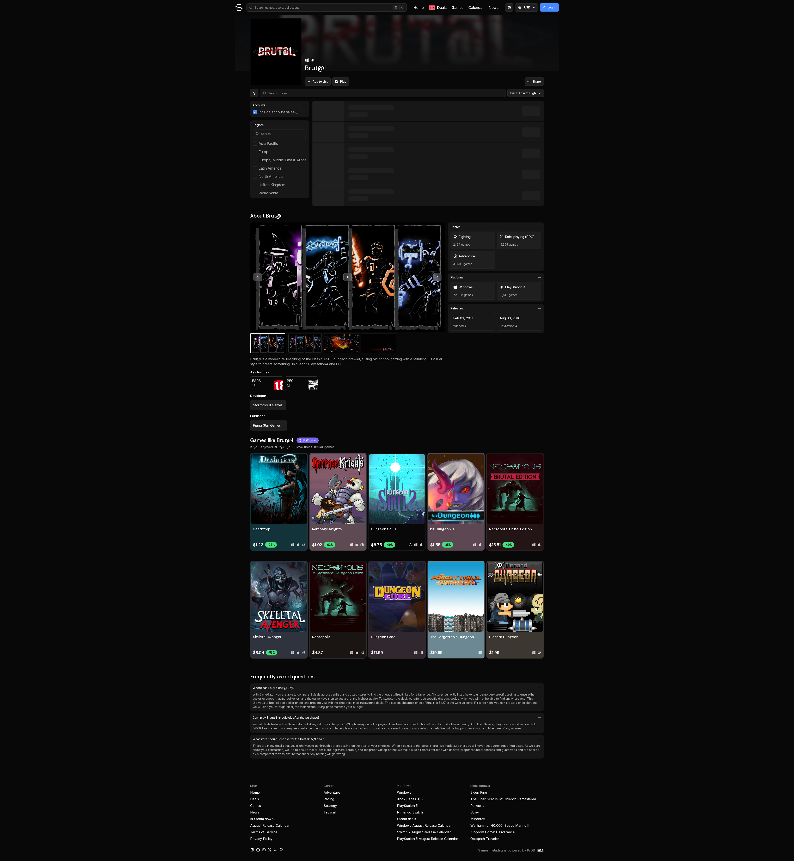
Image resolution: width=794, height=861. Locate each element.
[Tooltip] (297, 112)
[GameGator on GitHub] (281, 850)
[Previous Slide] (258, 277)
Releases (457, 308)
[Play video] (347, 277)
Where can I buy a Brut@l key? (273, 688)
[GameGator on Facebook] (258, 850)
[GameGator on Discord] (509, 7)
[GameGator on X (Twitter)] (270, 850)
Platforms (457, 277)
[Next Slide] (437, 277)
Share (536, 81)
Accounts (259, 105)
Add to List (320, 81)
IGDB (531, 850)
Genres (455, 227)
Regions (258, 125)
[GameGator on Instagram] (252, 850)
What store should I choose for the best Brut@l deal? (288, 739)
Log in (552, 7)
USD (527, 7)
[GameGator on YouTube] (264, 850)
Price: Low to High (523, 93)
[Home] (239, 7)
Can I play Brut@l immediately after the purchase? (286, 717)
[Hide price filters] (254, 93)
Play (343, 81)
